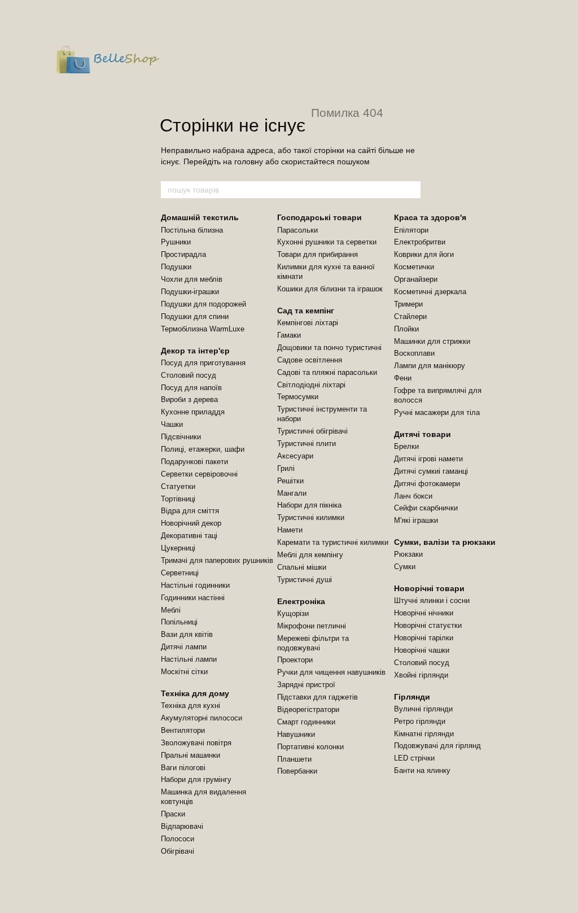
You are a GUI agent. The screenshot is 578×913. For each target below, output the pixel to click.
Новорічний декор (191, 523)
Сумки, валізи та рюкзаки (445, 542)
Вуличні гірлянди (423, 709)
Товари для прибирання (317, 254)
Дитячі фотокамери (427, 483)
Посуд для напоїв (191, 387)
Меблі (171, 610)
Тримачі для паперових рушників (217, 560)
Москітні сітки (184, 671)
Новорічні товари (429, 588)
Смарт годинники (306, 722)
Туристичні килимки (310, 517)
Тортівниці (178, 499)
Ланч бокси (413, 496)
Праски (173, 814)
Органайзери (415, 279)
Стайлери (410, 316)
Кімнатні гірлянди (424, 733)
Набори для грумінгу (196, 779)
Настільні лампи (189, 659)
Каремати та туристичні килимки (332, 542)
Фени (402, 378)
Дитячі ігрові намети (428, 459)
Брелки (406, 446)
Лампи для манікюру (429, 365)
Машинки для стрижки (432, 341)
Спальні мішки (301, 567)
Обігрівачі (177, 851)
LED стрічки (414, 758)
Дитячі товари (422, 434)
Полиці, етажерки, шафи (202, 449)
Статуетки (178, 486)
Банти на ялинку (422, 770)
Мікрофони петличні (311, 626)
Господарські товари (319, 217)
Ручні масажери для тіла (437, 412)
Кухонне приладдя (193, 412)
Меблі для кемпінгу (310, 555)
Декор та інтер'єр (195, 350)
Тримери (408, 304)
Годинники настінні (193, 597)
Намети (290, 530)
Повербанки (297, 771)
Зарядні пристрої (306, 684)
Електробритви (419, 242)
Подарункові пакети (194, 461)
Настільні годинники (195, 585)
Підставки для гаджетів (317, 697)
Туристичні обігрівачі (312, 431)
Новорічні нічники (423, 613)
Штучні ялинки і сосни (432, 600)
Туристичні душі (304, 579)
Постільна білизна (192, 230)
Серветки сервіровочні (199, 474)
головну (248, 161)
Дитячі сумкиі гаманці (431, 471)
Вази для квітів (187, 634)
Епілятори (411, 230)
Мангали (291, 493)
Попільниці (179, 622)
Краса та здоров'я (430, 217)
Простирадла (183, 254)
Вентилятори (183, 730)
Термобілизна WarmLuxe (202, 329)
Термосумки (297, 396)
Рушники (176, 242)
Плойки (406, 329)
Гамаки (289, 335)
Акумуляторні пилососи (201, 718)
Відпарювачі (182, 826)
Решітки (290, 481)
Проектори (295, 660)
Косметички (414, 267)
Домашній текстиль (200, 217)
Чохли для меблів (191, 279)
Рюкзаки (408, 554)
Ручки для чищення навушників (331, 672)
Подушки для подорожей (203, 304)
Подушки (176, 267)
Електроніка (301, 601)
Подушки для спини (195, 316)
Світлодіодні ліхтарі (311, 385)
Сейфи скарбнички (426, 508)
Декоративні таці (189, 535)
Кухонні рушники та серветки (326, 242)
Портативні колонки (310, 746)
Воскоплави (414, 353)
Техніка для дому (195, 693)
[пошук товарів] (411, 189)
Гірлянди (412, 696)
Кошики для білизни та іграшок (330, 289)
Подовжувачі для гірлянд (437, 745)
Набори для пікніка (309, 505)
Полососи (177, 839)
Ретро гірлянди (419, 721)
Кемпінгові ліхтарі (307, 322)
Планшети (294, 759)
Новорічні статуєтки (428, 625)
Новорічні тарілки (423, 638)
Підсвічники (181, 437)
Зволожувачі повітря (196, 743)
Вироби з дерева (189, 399)
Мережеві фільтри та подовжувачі (313, 643)
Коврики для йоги (424, 254)
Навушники (296, 734)
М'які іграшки (416, 520)
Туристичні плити (306, 443)
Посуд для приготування (203, 363)
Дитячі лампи (184, 647)
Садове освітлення (309, 360)
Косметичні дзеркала (430, 291)
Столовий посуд (188, 375)
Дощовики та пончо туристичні (329, 347)
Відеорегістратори (308, 709)
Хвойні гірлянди (421, 675)
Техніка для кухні (190, 705)
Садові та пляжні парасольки (327, 372)
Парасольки (297, 230)
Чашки (172, 424)
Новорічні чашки (421, 650)
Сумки (404, 566)
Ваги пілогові (183, 767)
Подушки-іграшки (190, 291)
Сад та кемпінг (305, 310)
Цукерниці (178, 548)
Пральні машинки (190, 755)
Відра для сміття (190, 510)
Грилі (286, 468)
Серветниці (180, 573)
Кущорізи (293, 613)
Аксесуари (295, 456)
